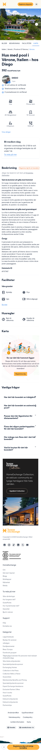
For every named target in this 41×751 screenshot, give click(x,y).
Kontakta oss (7, 626)
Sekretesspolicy (14, 717)
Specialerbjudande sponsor (13, 664)
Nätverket (6, 582)
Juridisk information (17, 722)
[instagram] (9, 545)
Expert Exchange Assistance (13, 686)
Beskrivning (14, 43)
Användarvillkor (13, 713)
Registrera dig (20, 374)
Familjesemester (8, 646)
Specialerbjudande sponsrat (13, 683)
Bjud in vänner (8, 612)
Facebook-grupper (10, 652)
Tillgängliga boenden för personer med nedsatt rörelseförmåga (20, 657)
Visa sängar (6, 132)
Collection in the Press (11, 670)
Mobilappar (7, 579)
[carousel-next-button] (36, 24)
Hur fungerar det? (9, 599)
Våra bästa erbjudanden (11, 661)
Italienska (5, 175)
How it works (7, 693)
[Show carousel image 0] (20, 24)
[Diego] (6, 79)
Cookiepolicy (27, 717)
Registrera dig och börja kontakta (23, 747)
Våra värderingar (9, 596)
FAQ (4, 623)
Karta (35, 43)
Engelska (29, 173)
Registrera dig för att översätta (29, 168)
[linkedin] (18, 545)
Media (5, 585)
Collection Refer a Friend (11, 674)
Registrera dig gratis (25, 4)
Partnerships (7, 705)
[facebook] (4, 545)
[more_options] (4, 747)
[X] (23, 545)
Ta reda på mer (10, 155)
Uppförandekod (27, 713)
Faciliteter (26, 43)
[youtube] (27, 545)
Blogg (5, 576)
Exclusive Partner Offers (11, 689)
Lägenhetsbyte (8, 637)
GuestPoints (7, 603)
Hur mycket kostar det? (11, 606)
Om (4, 570)
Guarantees (7, 677)
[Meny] (36, 4)
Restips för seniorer (10, 640)
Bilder (4, 43)
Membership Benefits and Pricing (15, 680)
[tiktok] (13, 545)
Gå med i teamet (9, 573)
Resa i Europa (8, 649)
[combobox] (11, 727)
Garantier (6, 609)
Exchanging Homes (10, 667)
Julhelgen (6, 643)
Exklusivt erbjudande (10, 699)
